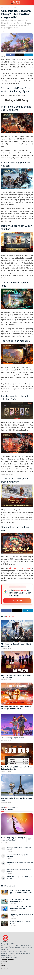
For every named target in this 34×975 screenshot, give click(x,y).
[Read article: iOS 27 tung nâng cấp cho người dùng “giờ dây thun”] (17, 824)
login (6, 807)
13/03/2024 (16, 31)
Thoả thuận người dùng (7, 959)
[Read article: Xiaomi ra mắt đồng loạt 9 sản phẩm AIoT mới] (4, 923)
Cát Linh (8, 31)
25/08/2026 (4, 679)
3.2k (10, 802)
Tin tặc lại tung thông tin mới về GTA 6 (14, 738)
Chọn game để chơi (12, 7)
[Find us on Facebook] (1, 968)
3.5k (10, 679)
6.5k (10, 711)
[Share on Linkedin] (28, 55)
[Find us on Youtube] (4, 968)
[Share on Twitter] (19, 55)
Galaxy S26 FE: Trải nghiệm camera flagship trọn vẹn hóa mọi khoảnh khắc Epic (21, 892)
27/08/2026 (4, 648)
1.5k (10, 740)
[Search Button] (32, 2)
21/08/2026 (4, 740)
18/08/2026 (4, 802)
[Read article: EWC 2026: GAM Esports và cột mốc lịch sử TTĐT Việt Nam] (17, 662)
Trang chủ (3, 7)
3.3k (10, 771)
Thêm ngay (18, 600)
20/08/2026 (4, 771)
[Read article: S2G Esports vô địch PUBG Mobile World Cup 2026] (17, 785)
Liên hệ (3, 963)
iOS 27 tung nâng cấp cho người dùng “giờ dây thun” (13, 839)
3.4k (10, 648)
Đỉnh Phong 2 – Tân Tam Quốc (20, 568)
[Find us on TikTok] (7, 968)
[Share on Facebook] (10, 55)
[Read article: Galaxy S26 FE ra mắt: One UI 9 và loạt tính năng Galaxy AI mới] (4, 901)
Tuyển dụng (4, 961)
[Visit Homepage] (15, 2)
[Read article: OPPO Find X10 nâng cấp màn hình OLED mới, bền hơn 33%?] (4, 916)
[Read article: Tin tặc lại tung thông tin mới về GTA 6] (17, 725)
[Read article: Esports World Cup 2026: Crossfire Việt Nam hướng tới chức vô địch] (17, 754)
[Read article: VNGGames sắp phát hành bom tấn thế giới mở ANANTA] (17, 631)
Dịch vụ (3, 965)
